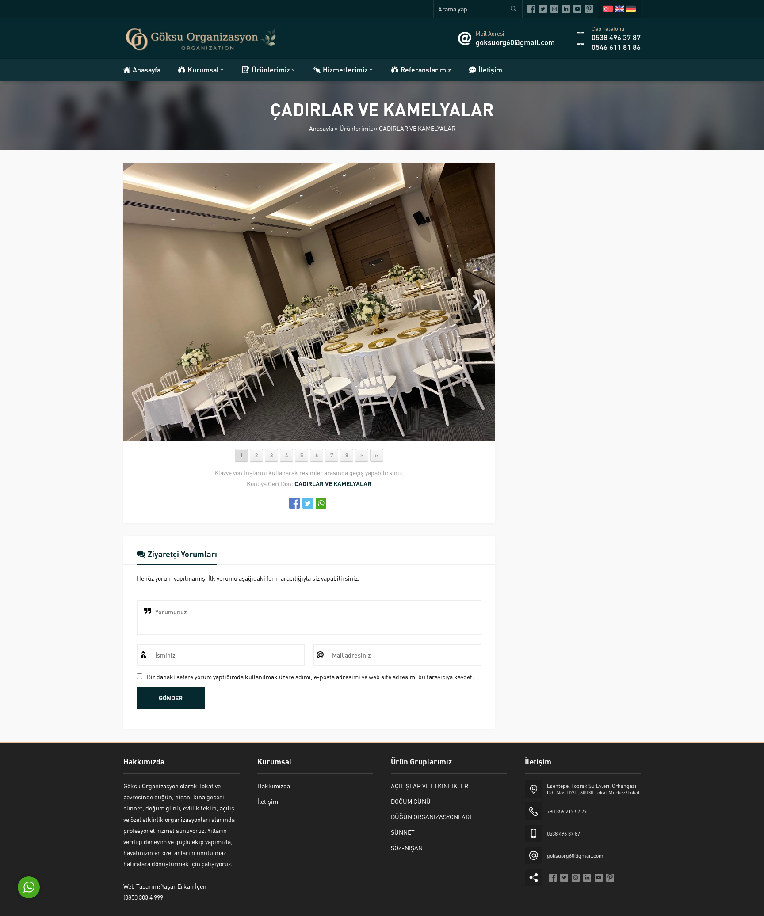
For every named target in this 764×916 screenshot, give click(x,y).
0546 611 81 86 (616, 47)
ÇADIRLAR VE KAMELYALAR (417, 128)
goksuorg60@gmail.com (515, 42)
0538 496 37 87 (616, 37)
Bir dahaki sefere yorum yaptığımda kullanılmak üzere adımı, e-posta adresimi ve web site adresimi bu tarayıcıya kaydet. (310, 676)
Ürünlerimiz (356, 128)
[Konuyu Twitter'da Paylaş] (307, 503)
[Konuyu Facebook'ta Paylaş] (294, 503)
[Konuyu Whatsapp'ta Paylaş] (321, 503)
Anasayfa (321, 128)
